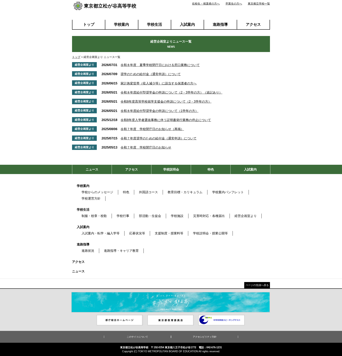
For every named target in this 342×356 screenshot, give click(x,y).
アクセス (253, 24)
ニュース (78, 271)
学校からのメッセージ (97, 192)
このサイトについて (137, 336)
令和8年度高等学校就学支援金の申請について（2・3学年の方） (156, 101)
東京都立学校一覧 (259, 3)
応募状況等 (137, 233)
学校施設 (177, 216)
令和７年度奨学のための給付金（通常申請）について (149, 138)
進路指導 (220, 24)
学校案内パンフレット (228, 192)
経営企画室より (246, 216)
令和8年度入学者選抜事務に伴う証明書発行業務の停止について (156, 120)
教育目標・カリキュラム (185, 192)
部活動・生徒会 (150, 216)
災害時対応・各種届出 (209, 216)
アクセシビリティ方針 (205, 336)
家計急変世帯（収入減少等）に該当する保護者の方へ (149, 83)
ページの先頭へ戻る (257, 285)
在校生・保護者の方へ (206, 3)
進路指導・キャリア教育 (121, 250)
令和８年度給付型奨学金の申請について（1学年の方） (150, 111)
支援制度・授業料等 (169, 233)
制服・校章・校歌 (94, 216)
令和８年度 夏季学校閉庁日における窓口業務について (151, 65)
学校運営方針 (91, 198)
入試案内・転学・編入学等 (101, 233)
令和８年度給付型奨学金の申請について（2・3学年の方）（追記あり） (162, 92)
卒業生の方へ (233, 3)
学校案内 (121, 24)
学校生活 (154, 24)
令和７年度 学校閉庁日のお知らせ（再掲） (143, 129)
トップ (88, 24)
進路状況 (88, 250)
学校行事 (123, 216)
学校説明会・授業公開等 (210, 233)
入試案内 (187, 24)
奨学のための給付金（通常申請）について (141, 74)
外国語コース (148, 192)
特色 (126, 192)
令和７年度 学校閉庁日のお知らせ (136, 147)
